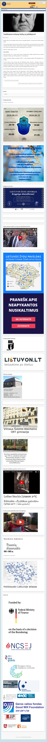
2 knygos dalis (12, 555)
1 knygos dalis (6, 555)
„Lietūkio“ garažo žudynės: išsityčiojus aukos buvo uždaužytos (30, 83)
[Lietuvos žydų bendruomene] (9, 5)
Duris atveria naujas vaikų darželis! (11, 80)
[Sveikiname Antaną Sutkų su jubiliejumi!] (23, 23)
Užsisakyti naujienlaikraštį (8, 102)
